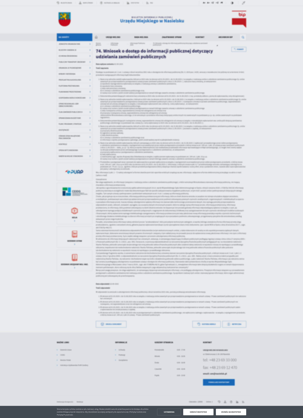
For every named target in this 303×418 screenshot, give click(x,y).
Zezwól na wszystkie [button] (231, 412)
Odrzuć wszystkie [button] (198, 412)
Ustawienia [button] (169, 412)
